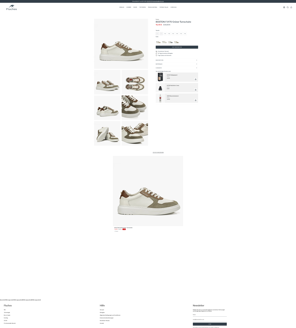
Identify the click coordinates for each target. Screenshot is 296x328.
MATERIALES (159, 64)
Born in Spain (7, 315)
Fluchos (157, 19)
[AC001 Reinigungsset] (160, 77)
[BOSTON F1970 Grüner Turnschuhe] (148, 191)
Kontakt (102, 323)
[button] (121, 7)
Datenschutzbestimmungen (106, 318)
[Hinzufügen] (195, 79)
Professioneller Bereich (10, 323)
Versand (102, 309)
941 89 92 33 (149, 1)
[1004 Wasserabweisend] (160, 98)
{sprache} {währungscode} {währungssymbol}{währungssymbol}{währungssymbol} (20, 300)
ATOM (5, 320)
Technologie (7, 312)
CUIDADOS (159, 68)
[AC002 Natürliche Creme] (160, 87)
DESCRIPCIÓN (159, 60)
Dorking (6, 318)
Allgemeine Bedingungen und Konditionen (110, 315)
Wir (5, 309)
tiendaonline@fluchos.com (158, 1)
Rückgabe (102, 312)
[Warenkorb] (291, 7)
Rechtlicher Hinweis (105, 320)
